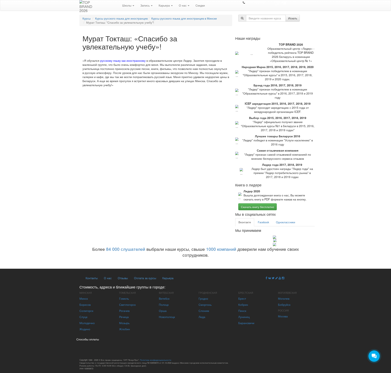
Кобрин (243, 305)
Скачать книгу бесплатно (257, 207)
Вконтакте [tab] (244, 222)
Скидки (200, 5)
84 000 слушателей (125, 249)
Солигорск (86, 311)
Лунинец (244, 317)
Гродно (203, 298)
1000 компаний (221, 249)
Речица (124, 317)
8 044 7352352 (255, 2)
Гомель (124, 298)
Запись (145, 5)
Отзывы (123, 278)
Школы (127, 5)
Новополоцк (167, 317)
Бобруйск (284, 305)
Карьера (165, 5)
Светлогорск (127, 305)
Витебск (164, 298)
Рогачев (124, 311)
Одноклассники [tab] (285, 222)
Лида (202, 317)
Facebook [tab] (263, 222)
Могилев (283, 298)
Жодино (84, 329)
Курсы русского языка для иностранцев (121, 18)
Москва (283, 316)
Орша (163, 311)
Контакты (92, 278)
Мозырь (124, 323)
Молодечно (87, 323)
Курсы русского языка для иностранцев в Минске (184, 18)
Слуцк (83, 317)
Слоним (204, 311)
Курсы (86, 18)
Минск (83, 298)
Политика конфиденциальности (155, 360)
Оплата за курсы (145, 278)
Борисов (85, 305)
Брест (242, 298)
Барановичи (246, 323)
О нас (183, 5)
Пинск (242, 311)
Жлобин (124, 329)
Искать (292, 18)
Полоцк (164, 305)
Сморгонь (205, 305)
